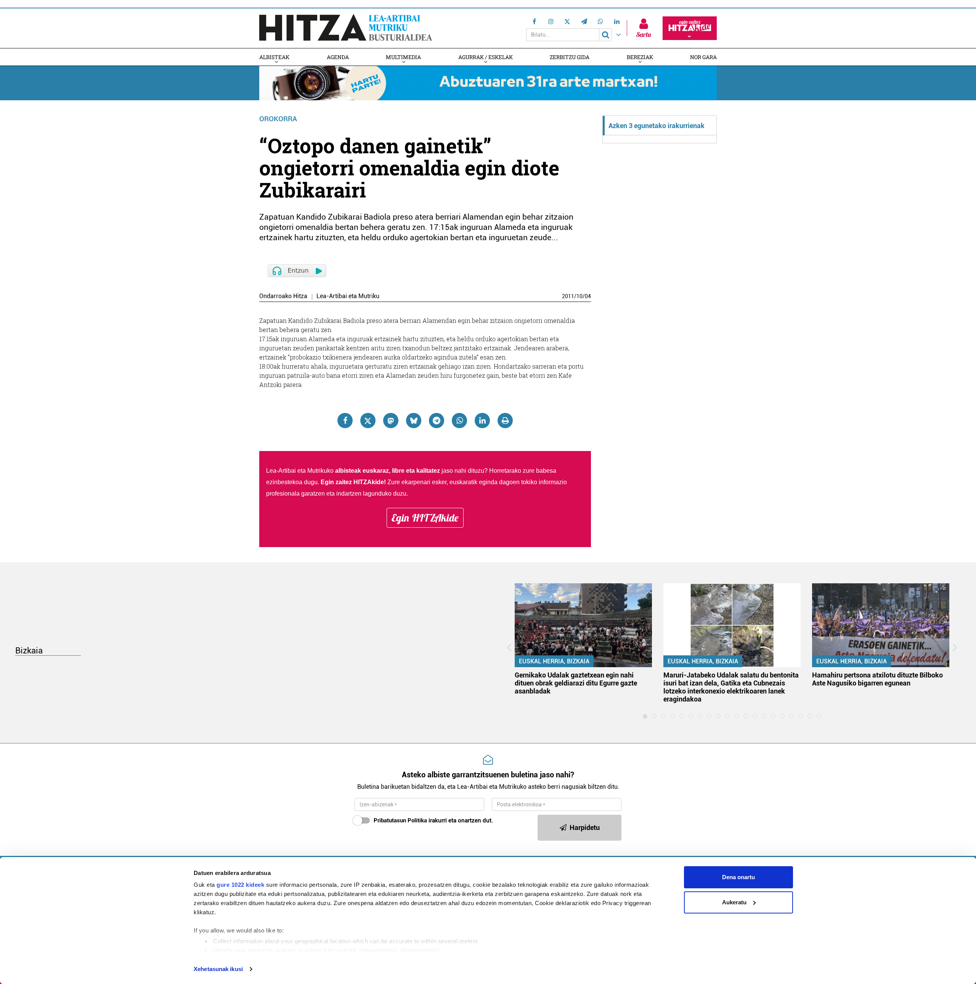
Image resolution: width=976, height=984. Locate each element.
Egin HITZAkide (425, 517)
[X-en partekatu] (368, 420)
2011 (568, 296)
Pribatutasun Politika (400, 820)
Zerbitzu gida (569, 57)
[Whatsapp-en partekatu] (459, 420)
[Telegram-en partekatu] (436, 420)
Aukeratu (734, 902)
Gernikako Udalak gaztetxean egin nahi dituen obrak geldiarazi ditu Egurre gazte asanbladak (576, 683)
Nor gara (703, 57)
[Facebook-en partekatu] (345, 420)
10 (579, 296)
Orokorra (278, 118)
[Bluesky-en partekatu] (413, 420)
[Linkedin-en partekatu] (482, 420)
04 (588, 296)
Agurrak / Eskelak (485, 57)
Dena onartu (738, 877)
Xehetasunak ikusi (218, 969)
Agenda (338, 57)
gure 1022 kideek (240, 884)
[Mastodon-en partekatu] (390, 420)
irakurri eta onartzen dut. (433, 820)
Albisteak (274, 57)
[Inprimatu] (505, 420)
